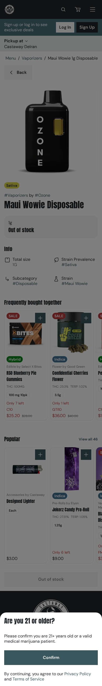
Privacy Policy (77, 674)
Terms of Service (28, 679)
